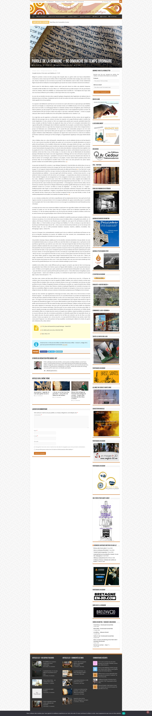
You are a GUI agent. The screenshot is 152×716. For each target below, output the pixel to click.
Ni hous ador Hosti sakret (100, 548)
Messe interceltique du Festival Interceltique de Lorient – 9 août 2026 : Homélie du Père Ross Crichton (78, 395)
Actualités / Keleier (72, 16)
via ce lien (64, 344)
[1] (66, 161)
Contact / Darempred (78, 1)
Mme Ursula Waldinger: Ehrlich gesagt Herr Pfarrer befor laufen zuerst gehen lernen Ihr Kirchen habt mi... (108, 669)
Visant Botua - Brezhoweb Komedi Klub (103, 625)
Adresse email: (98, 84)
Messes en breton (41, 16)
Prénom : (96, 78)
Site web (36, 441)
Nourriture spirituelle (54, 57)
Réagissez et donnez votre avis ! (64, 65)
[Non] (150, 713)
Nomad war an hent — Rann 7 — (102, 645)
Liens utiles (69, 1)
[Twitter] (106, 2)
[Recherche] (120, 1)
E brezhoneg (113, 16)
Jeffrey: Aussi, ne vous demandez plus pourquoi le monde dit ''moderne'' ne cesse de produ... (107, 675)
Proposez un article (60, 1)
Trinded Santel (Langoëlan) (100, 552)
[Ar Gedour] (76, 8)
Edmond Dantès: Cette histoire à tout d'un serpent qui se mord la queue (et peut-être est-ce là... (107, 687)
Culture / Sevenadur (43, 57)
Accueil (33, 16)
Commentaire (38, 415)
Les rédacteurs (49, 1)
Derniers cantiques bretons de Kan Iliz (105, 545)
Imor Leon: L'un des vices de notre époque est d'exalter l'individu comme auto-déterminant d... (108, 663)
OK (124, 713)
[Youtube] (108, 2)
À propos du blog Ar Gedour (38, 1)
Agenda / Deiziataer (85, 16)
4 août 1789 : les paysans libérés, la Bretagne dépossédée (80, 663)
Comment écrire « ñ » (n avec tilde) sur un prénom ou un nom (50, 672)
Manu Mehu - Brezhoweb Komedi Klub (103, 628)
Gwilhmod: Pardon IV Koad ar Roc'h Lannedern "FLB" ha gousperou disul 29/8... (107, 681)
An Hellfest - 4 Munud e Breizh (101, 632)
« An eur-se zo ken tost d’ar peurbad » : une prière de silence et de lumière (61, 393)
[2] (77, 169)
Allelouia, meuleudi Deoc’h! (100, 557)
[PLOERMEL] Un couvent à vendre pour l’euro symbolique (49, 663)
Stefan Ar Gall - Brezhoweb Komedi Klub (104, 636)
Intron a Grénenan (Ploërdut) (101, 550)
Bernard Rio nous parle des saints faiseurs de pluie (62, 22)
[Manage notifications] (147, 712)
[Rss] (103, 2)
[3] (69, 194)
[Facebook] (104, 2)
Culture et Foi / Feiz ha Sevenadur (56, 16)
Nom (35, 430)
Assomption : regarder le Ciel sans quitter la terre (41, 393)
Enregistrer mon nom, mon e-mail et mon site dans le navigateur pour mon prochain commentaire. (60, 447)
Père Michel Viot (37, 65)
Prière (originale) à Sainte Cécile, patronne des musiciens (49, 703)
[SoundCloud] (110, 2)
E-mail (36, 436)
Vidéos (96, 16)
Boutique (104, 16)
